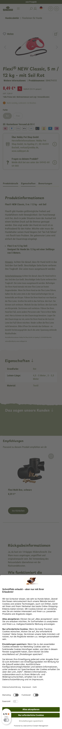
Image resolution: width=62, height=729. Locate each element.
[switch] (6, 720)
